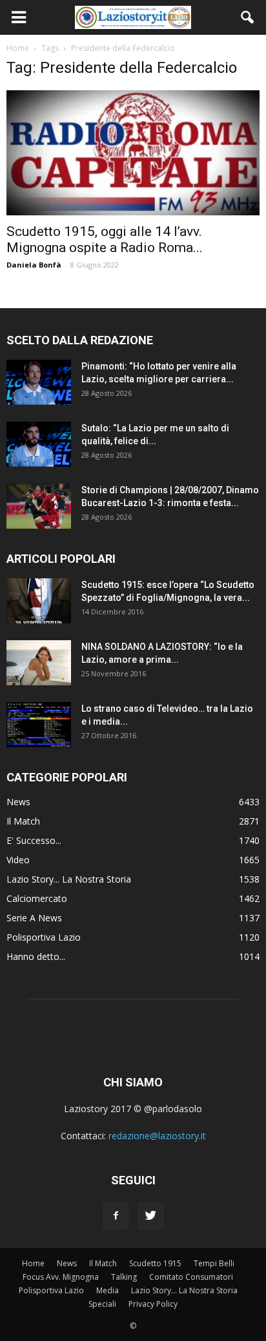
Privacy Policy (153, 1303)
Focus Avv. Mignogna (61, 1276)
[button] (248, 17)
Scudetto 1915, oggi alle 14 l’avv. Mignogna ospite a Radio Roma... (104, 239)
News (18, 802)
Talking (124, 1276)
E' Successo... (33, 840)
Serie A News (34, 918)
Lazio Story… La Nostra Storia (184, 1290)
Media (107, 1290)
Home (33, 1263)
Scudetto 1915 (155, 1263)
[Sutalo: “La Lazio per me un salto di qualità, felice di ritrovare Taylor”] (38, 444)
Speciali (102, 1303)
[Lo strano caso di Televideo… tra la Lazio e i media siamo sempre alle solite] (38, 724)
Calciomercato (36, 898)
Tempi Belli (214, 1263)
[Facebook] (115, 1216)
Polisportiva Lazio (43, 937)
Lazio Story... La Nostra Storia (68, 879)
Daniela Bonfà (33, 264)
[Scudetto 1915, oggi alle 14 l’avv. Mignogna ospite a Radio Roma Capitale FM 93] (133, 152)
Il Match (23, 821)
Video (18, 860)
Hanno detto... (35, 956)
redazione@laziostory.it (157, 1136)
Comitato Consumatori (191, 1276)
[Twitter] (150, 1216)
